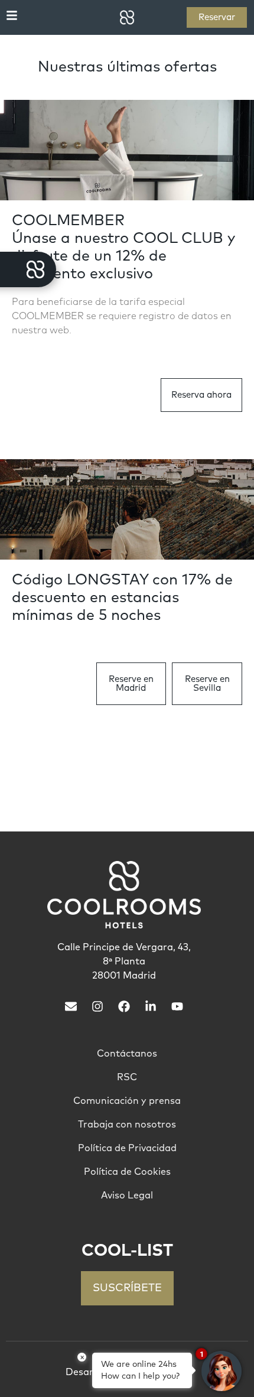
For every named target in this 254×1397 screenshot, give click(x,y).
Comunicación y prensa (127, 1101)
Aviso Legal (127, 1195)
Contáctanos (127, 1053)
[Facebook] (124, 1006)
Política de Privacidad (127, 1148)
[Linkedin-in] (150, 1006)
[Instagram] (97, 1006)
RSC (127, 1077)
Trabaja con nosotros (127, 1124)
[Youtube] (177, 1006)
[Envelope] (71, 1006)
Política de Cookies (127, 1172)
